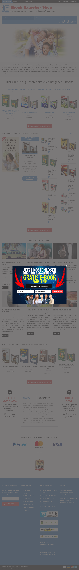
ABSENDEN (58, 291)
